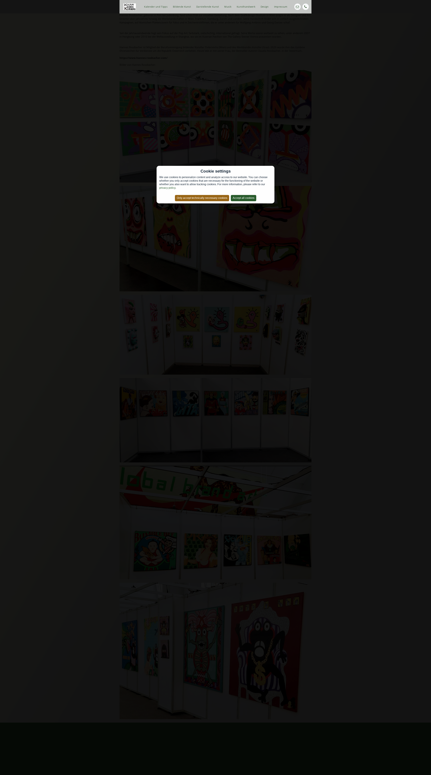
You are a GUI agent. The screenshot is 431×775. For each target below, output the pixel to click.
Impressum (280, 6)
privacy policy (167, 187)
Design (265, 6)
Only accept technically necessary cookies (202, 197)
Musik (227, 6)
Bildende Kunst (182, 6)
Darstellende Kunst (207, 6)
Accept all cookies (243, 197)
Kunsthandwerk (246, 6)
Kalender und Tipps (155, 6)
